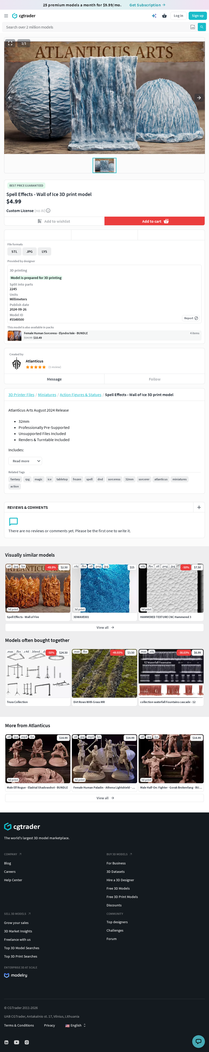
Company (10, 854)
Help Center (13, 880)
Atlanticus (34, 360)
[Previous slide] (10, 98)
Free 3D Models (118, 888)
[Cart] (164, 16)
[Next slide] (199, 98)
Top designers (117, 922)
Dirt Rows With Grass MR (89, 702)
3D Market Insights (18, 931)
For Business (116, 863)
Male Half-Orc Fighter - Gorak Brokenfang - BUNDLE (173, 787)
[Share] (171, 235)
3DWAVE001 (81, 617)
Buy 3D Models (117, 854)
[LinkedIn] (7, 1042)
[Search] (202, 27)
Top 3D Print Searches (20, 956)
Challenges (115, 930)
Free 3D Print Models (122, 896)
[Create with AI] (154, 16)
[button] (193, 27)
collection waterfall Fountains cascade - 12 (167, 702)
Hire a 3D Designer (120, 880)
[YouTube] (17, 1042)
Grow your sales (16, 922)
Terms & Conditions (19, 1025)
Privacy (49, 1025)
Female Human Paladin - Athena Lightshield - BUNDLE (108, 787)
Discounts (114, 905)
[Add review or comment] (199, 507)
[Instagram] (27, 1042)
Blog (7, 863)
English (73, 1025)
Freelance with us (17, 939)
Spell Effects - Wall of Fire (23, 617)
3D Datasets (116, 871)
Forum (112, 938)
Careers (10, 871)
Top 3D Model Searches (21, 948)
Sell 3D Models (15, 914)
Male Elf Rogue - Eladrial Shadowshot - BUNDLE (37, 787)
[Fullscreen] (10, 43)
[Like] (37, 235)
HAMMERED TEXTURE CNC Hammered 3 (165, 617)
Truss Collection (17, 702)
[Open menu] (6, 16)
